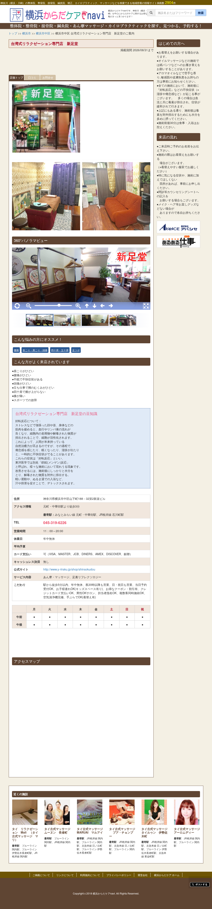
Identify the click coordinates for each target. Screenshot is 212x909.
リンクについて (65, 875)
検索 (201, 13)
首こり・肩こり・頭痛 (35, 350)
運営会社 (143, 875)
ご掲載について (41, 875)
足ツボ (76, 350)
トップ (12, 33)
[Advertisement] (81, 64)
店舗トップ (16, 77)
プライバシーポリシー (118, 875)
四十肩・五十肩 (60, 350)
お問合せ (47, 77)
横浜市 (26, 33)
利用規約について (90, 875)
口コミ (32, 77)
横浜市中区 (43, 33)
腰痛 (16, 350)
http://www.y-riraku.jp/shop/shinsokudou (69, 569)
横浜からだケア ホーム (166, 875)
